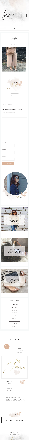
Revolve (14, 323)
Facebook (9, 385)
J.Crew (14, 326)
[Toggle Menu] (2, 2)
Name (4, 142)
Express (14, 312)
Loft (14, 315)
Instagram (9, 388)
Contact (19, 352)
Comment (5, 116)
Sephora (14, 310)
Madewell (14, 307)
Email (4, 149)
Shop (19, 348)
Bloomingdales (14, 321)
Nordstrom (14, 304)
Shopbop (14, 318)
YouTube (9, 390)
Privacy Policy (14, 434)
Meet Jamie (20, 350)
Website (4, 156)
